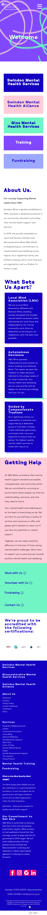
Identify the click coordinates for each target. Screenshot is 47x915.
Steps (5, 751)
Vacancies (7, 698)
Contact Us (12, 605)
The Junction (8, 756)
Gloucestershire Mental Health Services (19, 675)
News (5, 711)
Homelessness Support (12, 740)
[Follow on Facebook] (12, 873)
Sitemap (23, 906)
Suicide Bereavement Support (15, 753)
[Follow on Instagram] (19, 873)
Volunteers (7, 709)
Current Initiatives (10, 706)
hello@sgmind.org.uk (31, 894)
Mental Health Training (18, 763)
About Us (9, 694)
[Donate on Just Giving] (26, 873)
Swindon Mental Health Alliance (19, 685)
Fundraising (12, 592)
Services (8, 722)
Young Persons (9, 759)
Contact (6, 701)
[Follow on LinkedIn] (33, 873)
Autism (5, 729)
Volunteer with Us (16, 583)
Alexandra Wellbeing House (14, 726)
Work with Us (13, 573)
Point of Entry (8, 745)
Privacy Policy (8, 703)
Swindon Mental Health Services (19, 666)
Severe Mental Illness (12, 748)
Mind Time (7, 742)
